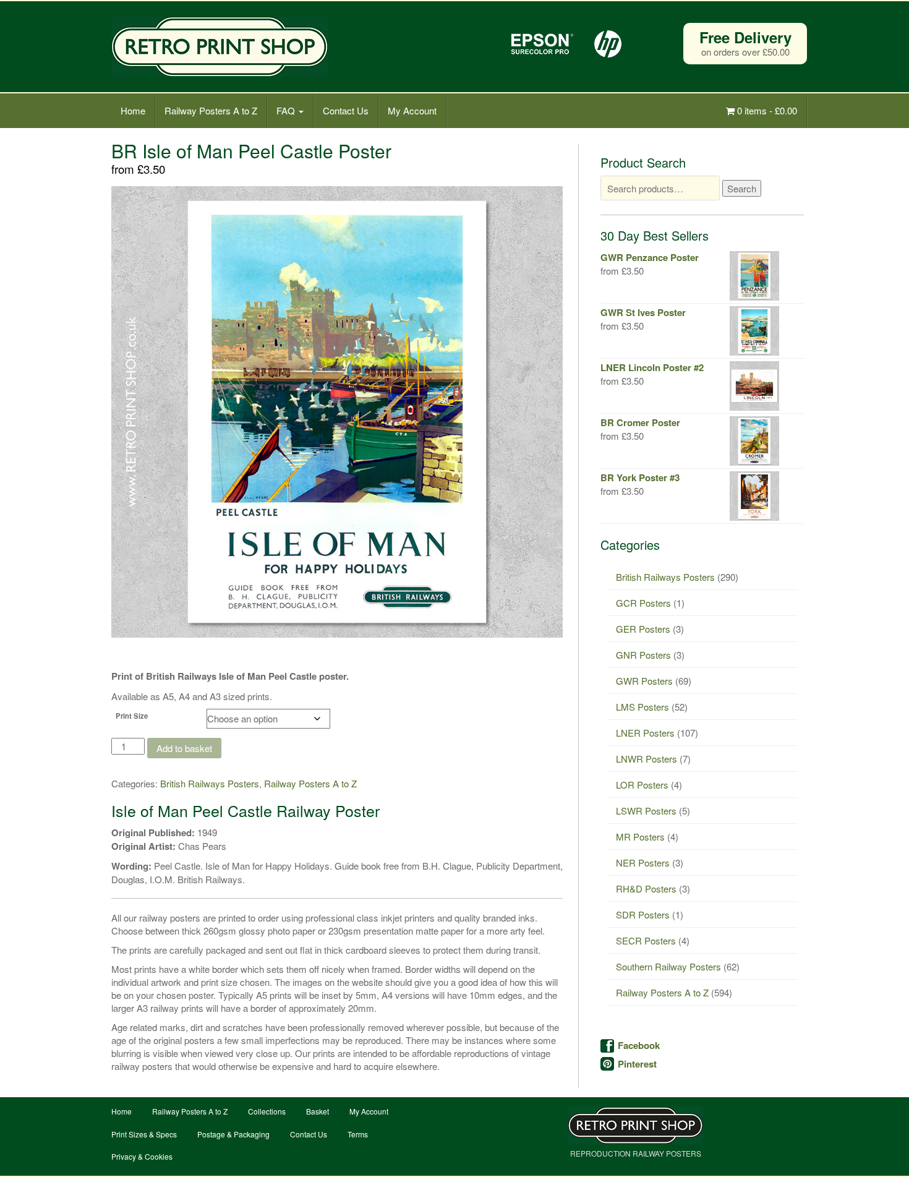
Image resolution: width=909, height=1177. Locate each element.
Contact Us (346, 110)
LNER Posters (645, 732)
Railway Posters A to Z (210, 110)
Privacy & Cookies (142, 1156)
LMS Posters (642, 706)
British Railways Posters (209, 783)
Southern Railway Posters (668, 966)
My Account (412, 110)
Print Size (132, 716)
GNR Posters (643, 654)
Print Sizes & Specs (144, 1134)
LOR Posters (642, 784)
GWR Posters (644, 680)
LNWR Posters (646, 758)
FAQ (286, 110)
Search (741, 188)
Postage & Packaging (233, 1134)
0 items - (766, 110)
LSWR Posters (646, 810)
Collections (267, 1111)
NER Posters (643, 862)
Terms (358, 1134)
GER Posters (643, 628)
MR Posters (640, 836)
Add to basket (184, 748)
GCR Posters (643, 602)
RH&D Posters (646, 888)
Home (133, 110)
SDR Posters (643, 914)
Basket (317, 1111)
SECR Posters (646, 940)
